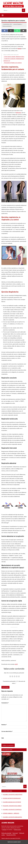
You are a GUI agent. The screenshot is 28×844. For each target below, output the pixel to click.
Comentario (5, 703)
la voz (19, 48)
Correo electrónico (7, 731)
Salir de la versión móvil (14, 842)
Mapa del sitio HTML (11, 834)
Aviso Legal (15, 833)
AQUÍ (16, 664)
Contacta (4, 829)
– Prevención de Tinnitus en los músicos (13, 62)
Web (2, 738)
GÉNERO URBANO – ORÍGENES (11, 813)
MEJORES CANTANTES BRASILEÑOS (12, 817)
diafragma (18, 112)
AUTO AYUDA (5, 687)
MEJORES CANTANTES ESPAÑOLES (12, 809)
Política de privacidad (6, 833)
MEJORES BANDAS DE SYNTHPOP (12, 802)
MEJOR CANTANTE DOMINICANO (12, 798)
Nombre (4, 724)
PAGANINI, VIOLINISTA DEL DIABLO (12, 805)
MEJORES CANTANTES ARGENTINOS (12, 794)
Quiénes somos (17, 829)
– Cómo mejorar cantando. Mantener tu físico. (14, 56)
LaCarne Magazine (17, 24)
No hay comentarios (7, 26)
